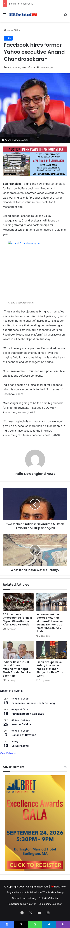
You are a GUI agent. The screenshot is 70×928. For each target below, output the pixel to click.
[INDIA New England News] (23, 14)
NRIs (17, 30)
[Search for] (65, 16)
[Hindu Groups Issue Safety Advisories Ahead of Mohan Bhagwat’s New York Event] (51, 650)
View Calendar (8, 753)
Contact (16, 898)
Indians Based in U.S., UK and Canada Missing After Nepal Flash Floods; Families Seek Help (17, 669)
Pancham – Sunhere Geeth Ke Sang (33, 703)
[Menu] (4, 16)
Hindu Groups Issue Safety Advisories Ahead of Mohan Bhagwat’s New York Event (49, 669)
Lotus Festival (20, 745)
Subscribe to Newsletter (22, 903)
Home (9, 30)
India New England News (35, 473)
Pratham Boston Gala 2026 (27, 713)
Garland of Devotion (23, 735)
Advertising (29, 898)
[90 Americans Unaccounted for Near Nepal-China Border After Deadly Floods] (18, 602)
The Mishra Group (53, 892)
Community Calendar (50, 903)
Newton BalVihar (21, 724)
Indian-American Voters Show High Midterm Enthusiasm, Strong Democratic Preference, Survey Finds (50, 622)
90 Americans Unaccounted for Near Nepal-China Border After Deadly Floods (17, 619)
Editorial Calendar (48, 898)
